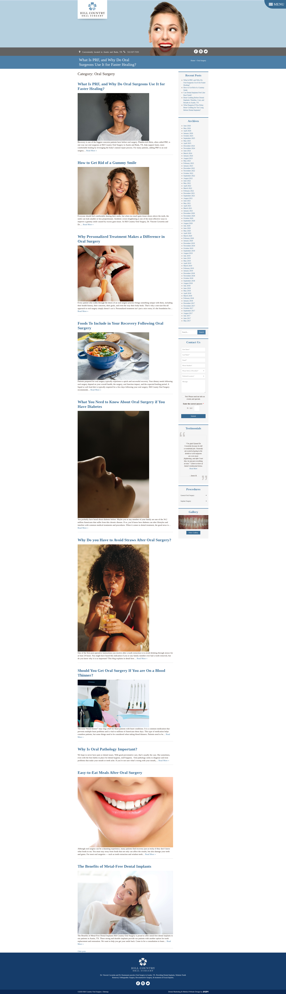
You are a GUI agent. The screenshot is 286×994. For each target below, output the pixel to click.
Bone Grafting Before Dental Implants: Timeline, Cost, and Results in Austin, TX (193, 100)
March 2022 (187, 188)
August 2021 (188, 198)
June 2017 (187, 318)
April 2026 (187, 131)
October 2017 (188, 308)
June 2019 (187, 258)
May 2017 (187, 321)
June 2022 (187, 181)
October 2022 (188, 173)
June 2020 (187, 228)
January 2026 (188, 133)
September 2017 (189, 311)
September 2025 (189, 138)
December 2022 (189, 168)
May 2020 (187, 231)
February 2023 (188, 163)
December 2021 (189, 193)
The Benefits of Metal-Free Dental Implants (114, 866)
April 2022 (187, 186)
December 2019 (189, 243)
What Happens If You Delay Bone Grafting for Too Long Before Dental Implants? (193, 107)
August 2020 (188, 223)
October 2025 (188, 136)
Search (201, 332)
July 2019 (186, 256)
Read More (193, 463)
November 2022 (189, 171)
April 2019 (187, 263)
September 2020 (189, 221)
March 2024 (187, 153)
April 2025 (187, 143)
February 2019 (188, 268)
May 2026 (187, 128)
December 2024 (189, 146)
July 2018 (186, 286)
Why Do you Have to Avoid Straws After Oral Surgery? (124, 540)
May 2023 (187, 161)
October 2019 (188, 248)
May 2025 (187, 141)
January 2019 (188, 271)
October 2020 (188, 218)
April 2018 (187, 293)
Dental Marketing (174, 992)
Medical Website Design (191, 992)
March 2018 (187, 296)
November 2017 (189, 306)
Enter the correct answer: (193, 404)
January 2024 (188, 156)
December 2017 (189, 303)
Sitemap (105, 992)
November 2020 (189, 216)
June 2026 (187, 126)
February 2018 (188, 298)
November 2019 (189, 246)
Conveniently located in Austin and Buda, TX (102, 52)
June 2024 (187, 151)
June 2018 (187, 288)
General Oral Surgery (187, 495)
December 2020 (189, 213)
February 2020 (188, 238)
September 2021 (189, 196)
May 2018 (187, 291)
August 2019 (188, 253)
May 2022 (187, 183)
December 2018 (189, 273)
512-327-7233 (133, 52)
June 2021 (187, 201)
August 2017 (188, 313)
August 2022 (188, 178)
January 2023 (188, 166)
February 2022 (188, 191)
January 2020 (188, 241)
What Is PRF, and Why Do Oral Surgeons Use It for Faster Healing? (194, 82)
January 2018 (188, 301)
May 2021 (187, 203)
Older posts (82, 951)
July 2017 (186, 316)
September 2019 (189, 251)
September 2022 (189, 176)
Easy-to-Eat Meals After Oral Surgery (110, 772)
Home (193, 61)
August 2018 (188, 283)
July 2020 (186, 226)
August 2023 (188, 158)
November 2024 (189, 148)
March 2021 (187, 208)
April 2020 (187, 233)
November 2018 (189, 276)
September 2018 (189, 281)
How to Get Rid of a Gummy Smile (107, 163)
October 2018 (188, 278)
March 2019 (187, 266)
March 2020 (187, 236)
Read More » (91, 150)
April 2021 (187, 206)
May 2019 (187, 261)
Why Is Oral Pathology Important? (107, 749)
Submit (193, 416)
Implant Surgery (186, 501)
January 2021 (188, 211)
